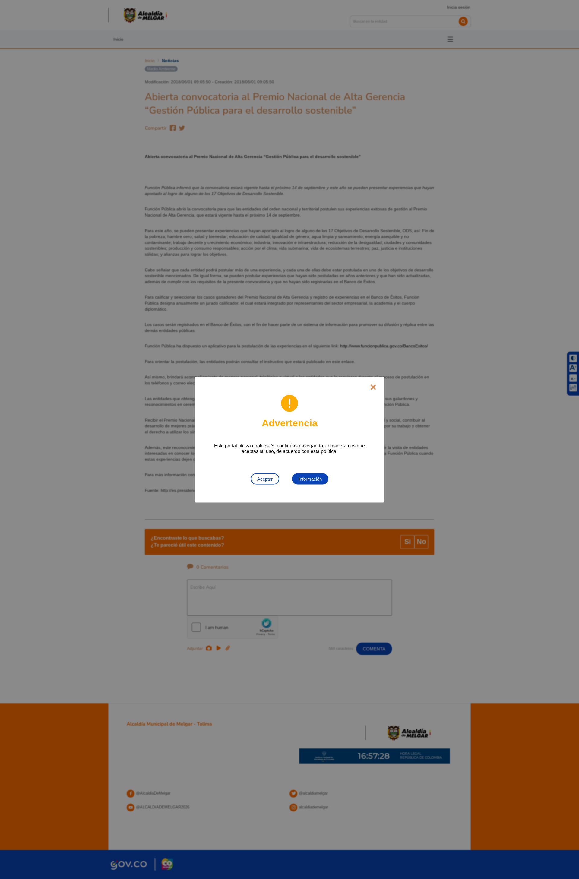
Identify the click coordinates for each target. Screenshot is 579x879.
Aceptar (265, 478)
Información (310, 478)
